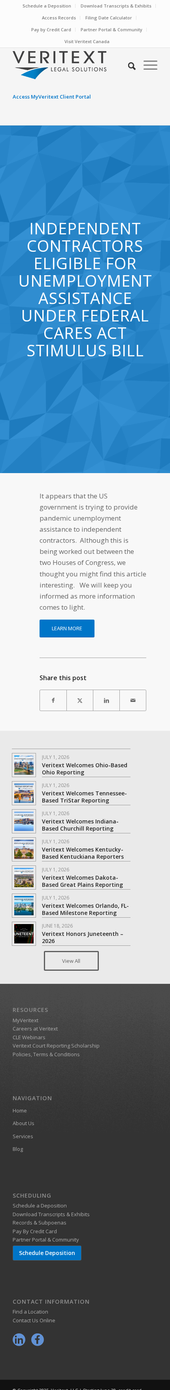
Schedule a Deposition (47, 6)
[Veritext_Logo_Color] (70, 65)
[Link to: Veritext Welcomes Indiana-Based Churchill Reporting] (24, 821)
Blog (18, 1148)
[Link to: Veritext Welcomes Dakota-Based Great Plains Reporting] (24, 877)
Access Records (59, 18)
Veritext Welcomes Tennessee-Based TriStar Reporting (84, 796)
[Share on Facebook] (53, 700)
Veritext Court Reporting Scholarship (56, 1045)
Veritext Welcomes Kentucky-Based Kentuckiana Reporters (83, 853)
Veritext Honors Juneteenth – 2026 (82, 937)
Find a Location (30, 1311)
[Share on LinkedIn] (106, 700)
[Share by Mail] (133, 700)
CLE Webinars (29, 1037)
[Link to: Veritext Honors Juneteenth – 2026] (24, 933)
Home (20, 1110)
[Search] (128, 65)
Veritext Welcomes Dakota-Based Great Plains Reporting (82, 881)
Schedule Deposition (47, 1253)
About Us (23, 1123)
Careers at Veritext (35, 1028)
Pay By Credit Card (35, 1231)
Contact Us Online (34, 1320)
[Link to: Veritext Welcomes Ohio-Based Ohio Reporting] (24, 765)
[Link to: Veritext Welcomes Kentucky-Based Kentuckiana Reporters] (24, 849)
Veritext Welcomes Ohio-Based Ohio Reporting (84, 768)
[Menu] (146, 65)
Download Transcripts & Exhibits (116, 6)
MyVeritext (25, 1020)
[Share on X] (80, 700)
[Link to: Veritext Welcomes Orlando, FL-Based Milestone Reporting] (24, 905)
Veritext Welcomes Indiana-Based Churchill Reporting (80, 825)
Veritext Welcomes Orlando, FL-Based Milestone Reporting (85, 909)
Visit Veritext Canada (87, 41)
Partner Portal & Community (111, 29)
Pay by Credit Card (51, 29)
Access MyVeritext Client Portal (52, 96)
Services (23, 1136)
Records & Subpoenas (39, 1222)
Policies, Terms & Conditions (46, 1054)
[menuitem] (47, 6)
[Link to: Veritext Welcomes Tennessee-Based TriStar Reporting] (24, 793)
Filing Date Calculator (108, 18)
